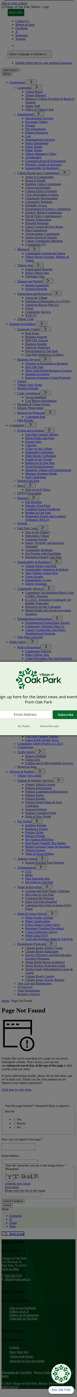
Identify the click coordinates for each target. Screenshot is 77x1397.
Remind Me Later (49, 726)
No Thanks (24, 726)
